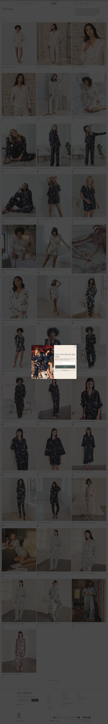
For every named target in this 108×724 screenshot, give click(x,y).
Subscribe (65, 366)
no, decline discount (65, 370)
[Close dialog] (75, 346)
